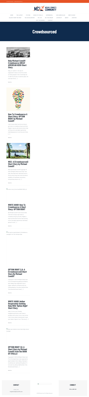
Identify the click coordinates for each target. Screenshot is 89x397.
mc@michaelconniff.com (18, 1)
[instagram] (76, 392)
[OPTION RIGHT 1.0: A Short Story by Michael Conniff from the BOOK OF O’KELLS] (18, 336)
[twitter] (71, 392)
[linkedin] (73, 392)
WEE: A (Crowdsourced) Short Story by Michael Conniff (18, 164)
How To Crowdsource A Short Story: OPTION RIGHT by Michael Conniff (17, 117)
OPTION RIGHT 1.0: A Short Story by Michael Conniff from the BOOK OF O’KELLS (17, 350)
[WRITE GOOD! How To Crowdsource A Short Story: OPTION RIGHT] (18, 195)
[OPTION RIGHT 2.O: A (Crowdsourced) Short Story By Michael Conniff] (18, 248)
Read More (10, 82)
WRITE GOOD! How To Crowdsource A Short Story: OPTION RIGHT (17, 207)
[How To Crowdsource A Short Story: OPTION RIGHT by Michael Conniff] (18, 99)
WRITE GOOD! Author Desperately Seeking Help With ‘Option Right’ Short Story (18, 304)
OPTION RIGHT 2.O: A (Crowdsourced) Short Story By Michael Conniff (17, 272)
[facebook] (69, 392)
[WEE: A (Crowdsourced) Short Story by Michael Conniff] (18, 151)
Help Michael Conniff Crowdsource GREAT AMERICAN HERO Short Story (17, 64)
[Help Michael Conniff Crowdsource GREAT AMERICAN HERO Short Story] (18, 52)
